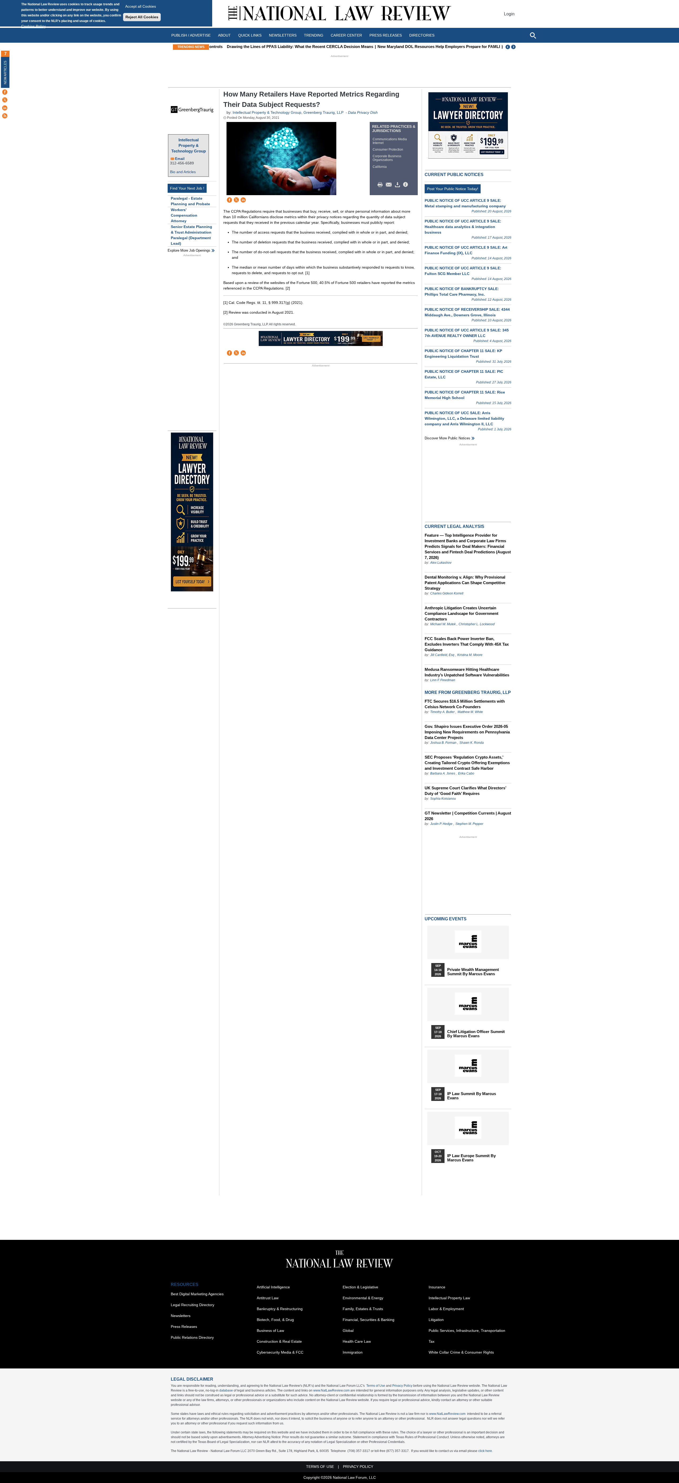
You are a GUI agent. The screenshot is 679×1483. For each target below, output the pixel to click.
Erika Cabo (466, 773)
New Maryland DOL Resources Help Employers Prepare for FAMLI (424, 46)
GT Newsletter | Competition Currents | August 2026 (468, 816)
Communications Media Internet (390, 141)
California (380, 167)
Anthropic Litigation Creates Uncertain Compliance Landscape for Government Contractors (461, 613)
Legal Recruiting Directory (192, 1305)
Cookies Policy (33, 26)
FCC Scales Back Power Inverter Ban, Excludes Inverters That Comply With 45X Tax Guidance (467, 644)
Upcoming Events (446, 919)
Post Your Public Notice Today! (452, 189)
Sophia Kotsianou (443, 798)
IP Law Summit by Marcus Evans (471, 1096)
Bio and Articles (183, 172)
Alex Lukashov (440, 563)
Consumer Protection (388, 149)
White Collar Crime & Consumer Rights (461, 1352)
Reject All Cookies (141, 17)
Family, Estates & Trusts (363, 1309)
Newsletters (283, 35)
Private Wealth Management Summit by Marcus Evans (473, 972)
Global (348, 1330)
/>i (406, 185)
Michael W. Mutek (443, 624)
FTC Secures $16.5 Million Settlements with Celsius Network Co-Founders (465, 704)
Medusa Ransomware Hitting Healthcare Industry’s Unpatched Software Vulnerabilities (467, 672)
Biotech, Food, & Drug (275, 1320)
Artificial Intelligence (273, 1287)
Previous (508, 46)
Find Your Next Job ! (187, 188)
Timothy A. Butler (442, 712)
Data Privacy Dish (363, 112)
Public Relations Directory (192, 1337)
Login (509, 14)
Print (381, 185)
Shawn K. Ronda (471, 743)
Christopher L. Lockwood (477, 624)
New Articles (5, 72)
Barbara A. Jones (442, 773)
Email (180, 159)
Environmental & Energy (363, 1298)
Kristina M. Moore (469, 655)
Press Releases (184, 1326)
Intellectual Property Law (449, 1298)
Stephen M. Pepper (469, 824)
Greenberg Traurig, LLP (323, 112)
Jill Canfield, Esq (442, 655)
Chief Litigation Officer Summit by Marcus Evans (476, 1034)
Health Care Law (357, 1341)
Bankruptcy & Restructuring (280, 1309)
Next (514, 46)
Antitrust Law (267, 1298)
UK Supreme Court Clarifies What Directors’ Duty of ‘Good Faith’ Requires (465, 791)
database (226, 1390)
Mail (390, 185)
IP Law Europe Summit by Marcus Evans (471, 1158)
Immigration (353, 1352)
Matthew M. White (470, 712)
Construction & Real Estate (279, 1341)
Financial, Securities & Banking (368, 1320)
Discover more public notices (447, 438)
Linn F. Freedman (442, 680)
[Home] (339, 14)
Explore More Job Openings (189, 250)
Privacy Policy (402, 1386)
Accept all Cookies (140, 6)
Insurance (437, 1287)
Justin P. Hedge (441, 824)
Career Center (346, 35)
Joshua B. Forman (443, 743)
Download (398, 185)
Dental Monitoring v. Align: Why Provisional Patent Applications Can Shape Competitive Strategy (465, 582)
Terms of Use (375, 1386)
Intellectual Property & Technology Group (188, 145)
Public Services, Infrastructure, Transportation (467, 1330)
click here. (485, 1451)
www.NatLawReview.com (331, 1390)
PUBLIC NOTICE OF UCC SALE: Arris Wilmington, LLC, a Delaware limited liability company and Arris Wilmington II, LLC (464, 418)
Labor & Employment (446, 1309)
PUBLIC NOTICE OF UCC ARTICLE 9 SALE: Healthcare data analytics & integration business (463, 226)
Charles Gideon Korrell (446, 593)
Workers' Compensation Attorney (184, 215)
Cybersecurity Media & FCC (280, 1352)
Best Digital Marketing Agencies (197, 1294)
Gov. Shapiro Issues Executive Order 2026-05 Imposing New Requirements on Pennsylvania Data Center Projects (467, 732)
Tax (431, 1341)
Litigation (436, 1320)
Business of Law (270, 1330)
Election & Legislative (360, 1287)
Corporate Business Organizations (387, 158)
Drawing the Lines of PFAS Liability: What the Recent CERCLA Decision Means (285, 46)
